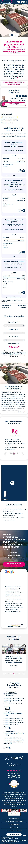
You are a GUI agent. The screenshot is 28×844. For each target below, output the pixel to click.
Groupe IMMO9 (14, 818)
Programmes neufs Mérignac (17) (14, 698)
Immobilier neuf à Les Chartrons (14, 60)
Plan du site (14, 827)
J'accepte (23, 840)
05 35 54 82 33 (14, 84)
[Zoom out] (5, 494)
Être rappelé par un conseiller (12, 104)
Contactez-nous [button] (14, 834)
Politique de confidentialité (14, 821)
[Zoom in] (5, 492)
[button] (22, 2)
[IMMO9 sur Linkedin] (19, 776)
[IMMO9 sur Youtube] (15, 776)
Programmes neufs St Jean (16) (13, 720)
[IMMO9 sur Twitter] (12, 776)
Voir (6, 708)
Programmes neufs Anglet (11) (13, 738)
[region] (14, 483)
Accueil (3, 60)
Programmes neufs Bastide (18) (13, 718)
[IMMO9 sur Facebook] (9, 776)
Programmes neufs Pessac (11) (13, 704)
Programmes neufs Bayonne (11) (14, 740)
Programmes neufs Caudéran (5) (14, 722)
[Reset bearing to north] (5, 496)
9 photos (15, 35)
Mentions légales (14, 824)
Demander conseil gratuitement (14, 564)
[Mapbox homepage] (5, 499)
